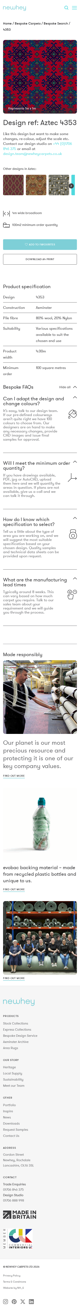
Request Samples (15, 1129)
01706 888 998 (13, 1200)
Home (7, 23)
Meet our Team (13, 1085)
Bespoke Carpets (28, 23)
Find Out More (14, 775)
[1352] (13, 185)
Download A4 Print (40, 259)
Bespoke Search (56, 23)
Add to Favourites (42, 244)
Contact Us (11, 1136)
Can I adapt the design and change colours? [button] (33, 401)
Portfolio (9, 1105)
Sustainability (13, 1079)
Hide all (65, 387)
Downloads (11, 1123)
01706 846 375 (13, 1189)
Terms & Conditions (14, 1281)
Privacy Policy (11, 1275)
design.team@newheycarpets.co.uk (32, 153)
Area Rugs (10, 1048)
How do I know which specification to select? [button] (29, 522)
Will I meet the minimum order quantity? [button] (36, 466)
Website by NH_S (13, 1288)
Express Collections (17, 1029)
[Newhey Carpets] (14, 8)
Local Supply (12, 1073)
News (7, 1117)
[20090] (59, 185)
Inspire (8, 1111)
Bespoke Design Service (20, 1036)
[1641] (36, 185)
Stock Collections (15, 1023)
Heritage (9, 1067)
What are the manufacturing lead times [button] (35, 582)
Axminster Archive (16, 1042)
